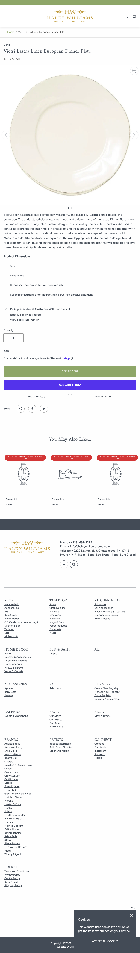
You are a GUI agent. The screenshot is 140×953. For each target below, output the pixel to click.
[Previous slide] (6, 135)
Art (6, 611)
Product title (11, 499)
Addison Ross (12, 743)
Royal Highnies (13, 832)
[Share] (21, 409)
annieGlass (10, 750)
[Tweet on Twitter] (44, 409)
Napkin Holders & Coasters (109, 611)
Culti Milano (11, 779)
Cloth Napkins (57, 607)
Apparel (8, 688)
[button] (68, 208)
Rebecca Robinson (60, 743)
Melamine (55, 618)
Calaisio (8, 761)
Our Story (55, 715)
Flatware (54, 611)
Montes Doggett (13, 825)
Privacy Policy (12, 874)
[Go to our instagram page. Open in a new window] (74, 564)
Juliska (8, 811)
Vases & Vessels (13, 671)
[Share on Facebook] (32, 409)
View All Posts (102, 715)
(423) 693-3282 (81, 542)
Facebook (100, 747)
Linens (53, 653)
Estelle (8, 782)
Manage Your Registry (107, 691)
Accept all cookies (105, 941)
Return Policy (12, 882)
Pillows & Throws (14, 667)
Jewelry (8, 695)
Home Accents (13, 664)
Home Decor (11, 618)
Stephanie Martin (59, 750)
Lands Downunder (14, 815)
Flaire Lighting (12, 786)
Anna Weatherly (13, 747)
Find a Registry (102, 695)
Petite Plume (11, 829)
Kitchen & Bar (12, 625)
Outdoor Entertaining (106, 615)
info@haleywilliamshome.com (90, 546)
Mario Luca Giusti (14, 818)
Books (7, 653)
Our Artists (55, 719)
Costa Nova (11, 772)
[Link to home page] (27, 547)
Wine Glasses (102, 618)
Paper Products (58, 625)
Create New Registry (106, 688)
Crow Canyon (12, 775)
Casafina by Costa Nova (18, 765)
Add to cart (70, 371)
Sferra (7, 840)
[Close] (131, 915)
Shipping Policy (13, 885)
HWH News (56, 726)
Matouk (8, 822)
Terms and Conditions (16, 871)
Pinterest (99, 754)
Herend (8, 800)
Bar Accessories (103, 607)
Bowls (52, 604)
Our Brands (55, 723)
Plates (52, 632)
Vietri (7, 850)
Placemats (55, 629)
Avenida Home (12, 754)
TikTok (98, 757)
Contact (99, 743)
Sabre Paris (10, 836)
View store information (24, 319)
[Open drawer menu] (6, 16)
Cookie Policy (12, 878)
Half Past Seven (13, 797)
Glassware (55, 615)
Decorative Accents (15, 660)
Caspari (8, 768)
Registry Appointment (107, 699)
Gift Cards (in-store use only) (21, 622)
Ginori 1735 (10, 790)
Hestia (8, 808)
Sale (6, 632)
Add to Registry (36, 396)
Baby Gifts (10, 691)
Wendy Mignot (12, 854)
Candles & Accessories (17, 657)
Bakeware (100, 604)
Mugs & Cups (57, 622)
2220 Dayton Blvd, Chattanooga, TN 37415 (101, 550)
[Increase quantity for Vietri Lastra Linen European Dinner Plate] (20, 338)
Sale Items (55, 688)
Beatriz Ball (10, 757)
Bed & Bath (10, 615)
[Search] (126, 16)
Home (10, 32)
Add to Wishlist (103, 396)
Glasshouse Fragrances (17, 793)
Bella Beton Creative (61, 747)
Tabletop (9, 629)
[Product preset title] (24, 474)
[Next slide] (134, 135)
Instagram (100, 750)
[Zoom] (134, 71)
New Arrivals (11, 604)
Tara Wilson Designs (15, 847)
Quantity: (9, 330)
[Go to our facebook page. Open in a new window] (64, 564)
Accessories (11, 607)
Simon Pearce (12, 843)
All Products (11, 636)
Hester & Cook (12, 804)
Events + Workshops (16, 715)
